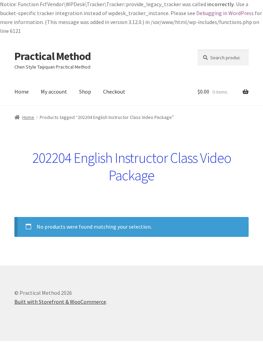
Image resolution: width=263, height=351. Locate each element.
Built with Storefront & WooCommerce (60, 301)
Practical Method (52, 56)
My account (54, 91)
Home (21, 91)
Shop (85, 91)
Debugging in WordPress (225, 13)
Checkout (114, 91)
